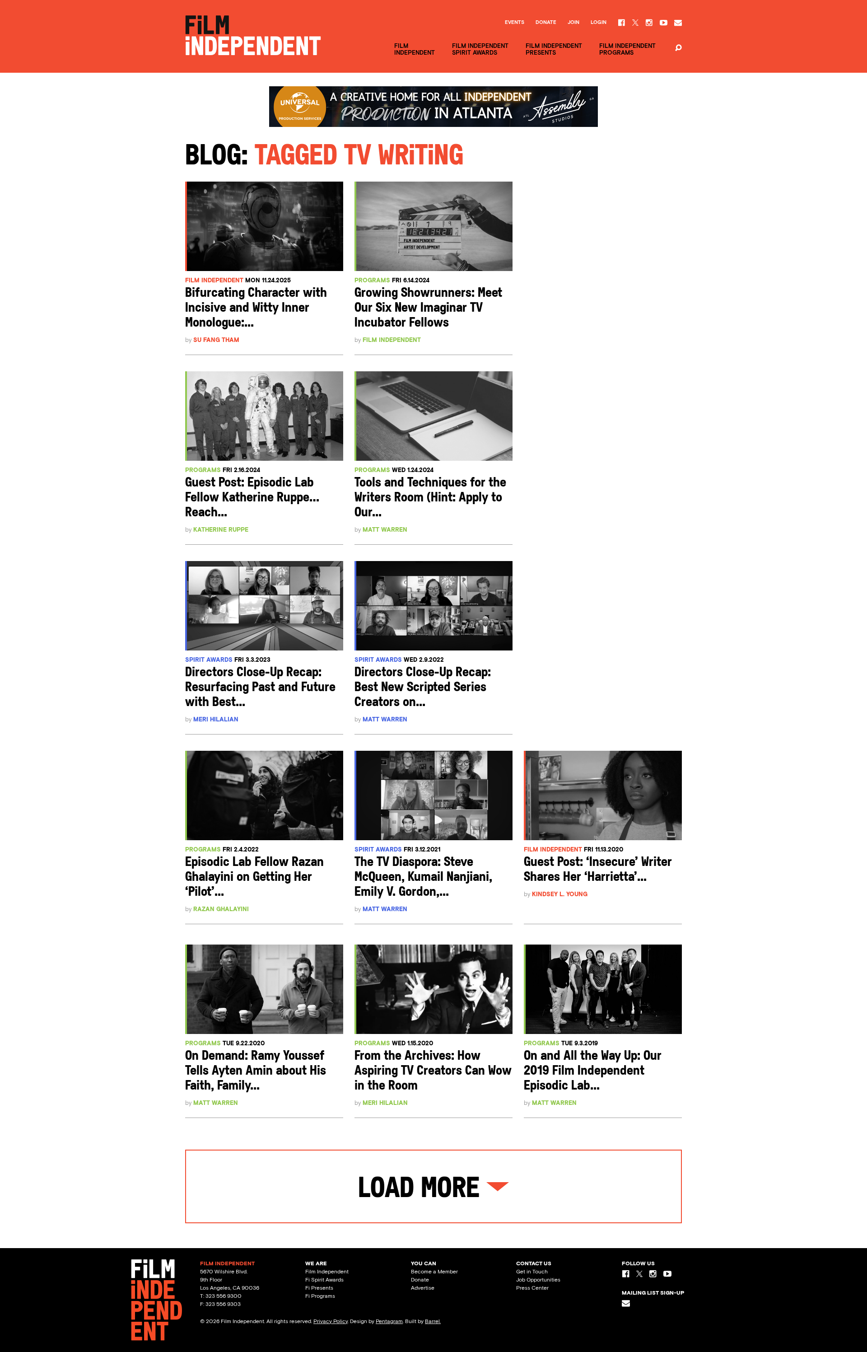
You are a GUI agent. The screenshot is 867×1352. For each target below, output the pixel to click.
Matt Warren (385, 529)
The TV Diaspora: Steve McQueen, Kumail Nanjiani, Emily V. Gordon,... (423, 877)
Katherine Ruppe (220, 529)
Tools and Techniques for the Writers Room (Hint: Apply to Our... (430, 498)
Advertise (422, 1288)
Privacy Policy (330, 1321)
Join (573, 22)
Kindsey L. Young (559, 894)
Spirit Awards (209, 659)
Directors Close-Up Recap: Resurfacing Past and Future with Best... (260, 688)
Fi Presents (319, 1288)
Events (514, 22)
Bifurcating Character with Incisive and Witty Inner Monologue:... (256, 308)
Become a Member (434, 1271)
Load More (422, 1189)
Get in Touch (532, 1271)
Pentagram (389, 1321)
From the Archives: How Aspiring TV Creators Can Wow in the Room (433, 1071)
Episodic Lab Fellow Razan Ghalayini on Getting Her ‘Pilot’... (254, 877)
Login (598, 22)
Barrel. (433, 1321)
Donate (546, 22)
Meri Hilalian (215, 719)
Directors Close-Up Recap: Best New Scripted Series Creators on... (422, 688)
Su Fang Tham (216, 340)
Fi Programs (320, 1296)
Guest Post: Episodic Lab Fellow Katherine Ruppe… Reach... (252, 498)
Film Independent (214, 280)
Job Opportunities (538, 1280)
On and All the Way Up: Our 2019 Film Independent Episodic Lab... (593, 1071)
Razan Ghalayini (221, 909)
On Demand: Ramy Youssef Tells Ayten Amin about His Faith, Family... (255, 1071)
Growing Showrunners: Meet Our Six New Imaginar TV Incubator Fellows (428, 308)
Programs (372, 280)
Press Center (532, 1288)
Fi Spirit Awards (324, 1280)
